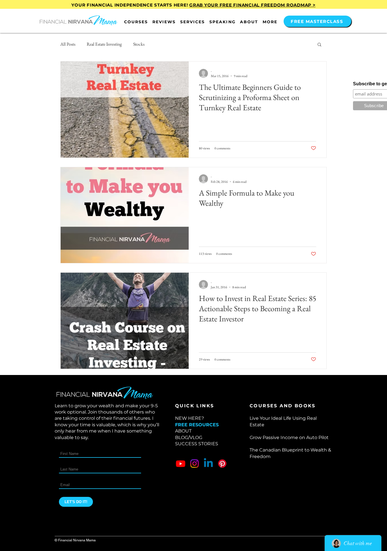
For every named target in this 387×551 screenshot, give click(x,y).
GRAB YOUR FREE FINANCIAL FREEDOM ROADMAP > (252, 5)
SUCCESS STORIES (196, 443)
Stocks (138, 44)
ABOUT (183, 431)
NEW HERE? (189, 418)
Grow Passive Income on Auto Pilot (289, 437)
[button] (136, 21)
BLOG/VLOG (188, 437)
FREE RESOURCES (197, 424)
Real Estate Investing (104, 44)
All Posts (67, 44)
